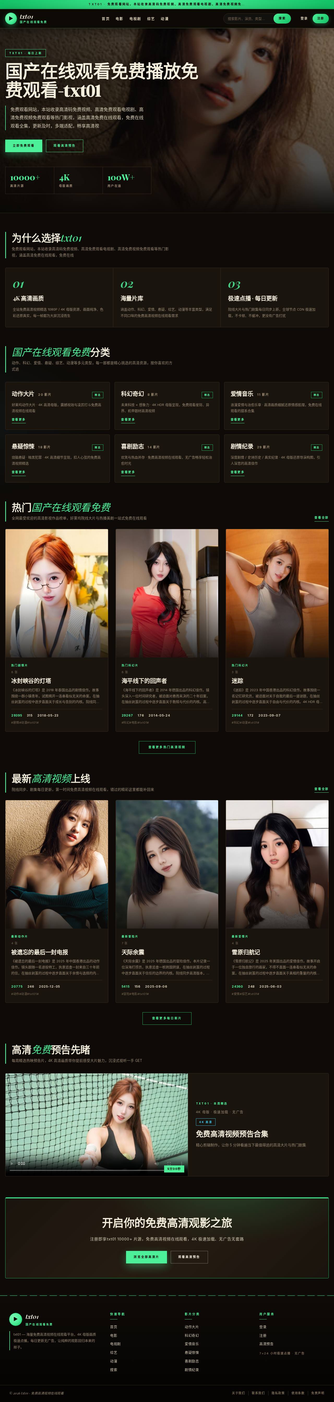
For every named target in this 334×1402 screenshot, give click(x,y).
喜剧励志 (192, 1361)
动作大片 (192, 1327)
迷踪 (237, 680)
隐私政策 (278, 1393)
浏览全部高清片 (146, 1257)
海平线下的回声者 (144, 680)
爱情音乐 (192, 1344)
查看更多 (19, 419)
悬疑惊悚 (192, 1352)
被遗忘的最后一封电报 (39, 952)
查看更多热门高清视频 (167, 747)
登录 (304, 18)
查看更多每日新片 (167, 1018)
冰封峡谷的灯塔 (31, 680)
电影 (120, 18)
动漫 (165, 18)
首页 (106, 18)
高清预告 (266, 1344)
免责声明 (318, 1393)
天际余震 (133, 952)
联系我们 (258, 1393)
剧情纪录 (192, 1369)
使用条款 (298, 1393)
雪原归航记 (246, 952)
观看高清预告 (64, 145)
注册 (320, 18)
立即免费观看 (24, 145)
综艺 (151, 18)
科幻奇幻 (192, 1335)
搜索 (282, 18)
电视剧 (135, 18)
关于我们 (238, 1393)
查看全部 (321, 517)
